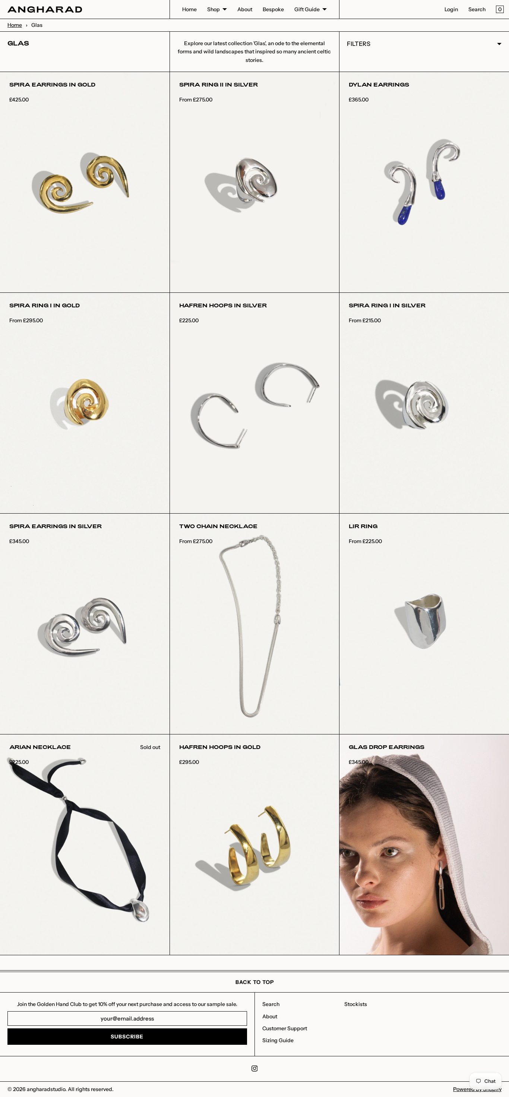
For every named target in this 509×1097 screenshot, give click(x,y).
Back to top (254, 982)
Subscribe (127, 1036)
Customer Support (284, 1028)
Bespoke (273, 9)
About (244, 9)
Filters (358, 43)
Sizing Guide (278, 1040)
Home (189, 9)
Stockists (355, 1004)
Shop (213, 9)
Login (451, 9)
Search (477, 9)
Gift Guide (307, 9)
